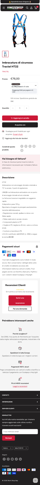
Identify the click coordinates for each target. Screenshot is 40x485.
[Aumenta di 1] (26, 108)
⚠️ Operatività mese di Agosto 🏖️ (20, 2)
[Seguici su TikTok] (16, 459)
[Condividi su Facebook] (21, 146)
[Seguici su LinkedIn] (20, 459)
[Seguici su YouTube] (12, 459)
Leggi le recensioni (20, 386)
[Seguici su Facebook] (4, 459)
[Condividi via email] (34, 146)
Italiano (5, 448)
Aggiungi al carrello (21, 118)
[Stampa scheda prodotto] (21, 150)
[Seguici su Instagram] (8, 459)
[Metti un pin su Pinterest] (25, 146)
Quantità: (5, 108)
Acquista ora (20, 125)
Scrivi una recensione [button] (20, 300)
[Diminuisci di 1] (13, 108)
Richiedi (8, 438)
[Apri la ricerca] (27, 8)
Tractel (5, 71)
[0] (35, 7)
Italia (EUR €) (19, 448)
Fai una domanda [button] (20, 309)
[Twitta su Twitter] (29, 146)
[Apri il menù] (4, 8)
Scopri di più (18, 134)
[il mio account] (31, 8)
